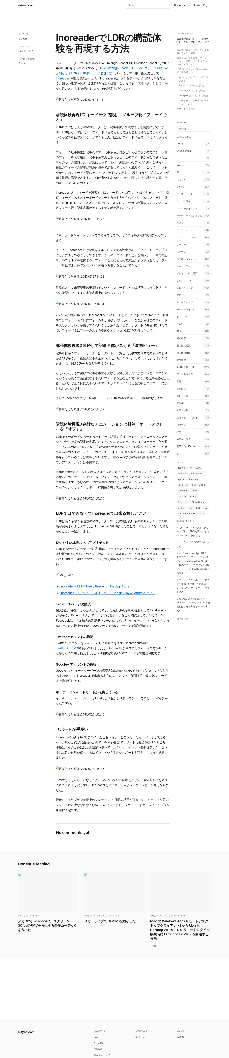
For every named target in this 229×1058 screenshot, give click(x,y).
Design (180, 143)
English (207, 5)
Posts (197, 5)
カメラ (180, 222)
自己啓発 (181, 424)
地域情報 (181, 359)
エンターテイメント (187, 208)
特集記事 (98, 1048)
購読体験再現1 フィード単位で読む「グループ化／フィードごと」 (193, 41)
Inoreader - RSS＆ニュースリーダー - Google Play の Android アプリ (107, 593)
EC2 (198, 507)
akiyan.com (26, 5)
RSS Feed (140, 1037)
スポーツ (181, 251)
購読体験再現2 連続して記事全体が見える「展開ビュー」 (193, 52)
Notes (180, 165)
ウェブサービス (185, 194)
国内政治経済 (184, 345)
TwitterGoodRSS (67, 648)
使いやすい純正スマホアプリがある (194, 79)
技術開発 (181, 388)
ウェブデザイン (185, 201)
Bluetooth (193, 479)
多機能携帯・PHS (186, 367)
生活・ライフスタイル (188, 417)
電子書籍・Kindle (186, 446)
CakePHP (183, 490)
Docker (181, 507)
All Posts (98, 1042)
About (187, 5)
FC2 (201, 513)
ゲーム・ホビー (185, 230)
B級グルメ (183, 485)
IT (178, 158)
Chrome (182, 496)
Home (177, 5)
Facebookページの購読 (191, 85)
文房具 (180, 403)
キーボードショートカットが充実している (194, 102)
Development (184, 150)
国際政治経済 (184, 352)
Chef (194, 490)
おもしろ (181, 179)
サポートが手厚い (186, 108)
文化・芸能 (182, 396)
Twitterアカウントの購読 (192, 90)
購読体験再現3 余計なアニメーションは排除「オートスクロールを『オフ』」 (193, 61)
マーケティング (185, 302)
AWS (198, 468)
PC (178, 172)
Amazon (182, 473)
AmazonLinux (197, 473)
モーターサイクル (186, 309)
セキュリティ (184, 266)
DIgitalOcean (198, 502)
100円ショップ (185, 468)
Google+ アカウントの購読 (193, 95)
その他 (180, 186)
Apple (181, 479)
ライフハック (184, 316)
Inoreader (62, 78)
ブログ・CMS (184, 280)
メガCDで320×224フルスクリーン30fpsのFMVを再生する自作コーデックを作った (193, 531)
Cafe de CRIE (199, 485)
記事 (179, 432)
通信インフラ (184, 439)
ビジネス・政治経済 (187, 273)
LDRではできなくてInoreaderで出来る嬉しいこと (192, 71)
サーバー (181, 244)
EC (190, 507)
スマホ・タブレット (187, 259)
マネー (180, 294)
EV (206, 507)
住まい (180, 323)
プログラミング (185, 287)
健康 (179, 331)
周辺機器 (181, 338)
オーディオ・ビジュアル (189, 215)
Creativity (183, 502)
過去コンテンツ (102, 1054)
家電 (179, 381)
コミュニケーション (187, 237)
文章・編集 (182, 410)
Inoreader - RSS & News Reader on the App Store (94, 586)
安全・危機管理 (185, 374)
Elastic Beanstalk (186, 513)
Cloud (193, 496)
